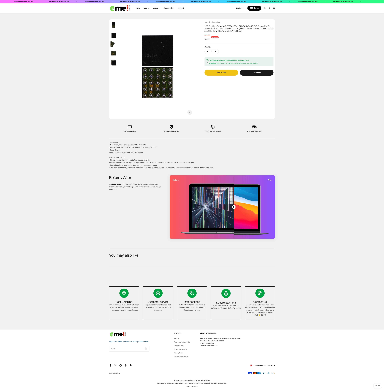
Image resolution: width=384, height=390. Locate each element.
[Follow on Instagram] (120, 365)
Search (176, 338)
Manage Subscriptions (181, 356)
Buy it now (256, 73)
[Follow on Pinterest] (130, 365)
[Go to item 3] (113, 44)
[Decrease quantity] (207, 51)
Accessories (169, 8)
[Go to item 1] (113, 25)
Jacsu (155, 8)
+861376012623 (221, 63)
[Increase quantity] (216, 51)
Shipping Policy (179, 345)
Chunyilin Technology (212, 22)
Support (181, 8)
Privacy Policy (178, 353)
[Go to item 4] (113, 53)
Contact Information (180, 349)
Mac (145, 8)
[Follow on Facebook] (110, 365)
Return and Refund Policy (182, 342)
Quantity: (207, 47)
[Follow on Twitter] (115, 365)
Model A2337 (127, 184)
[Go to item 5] (113, 63)
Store (138, 8)
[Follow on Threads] (125, 365)
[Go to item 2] (113, 35)
